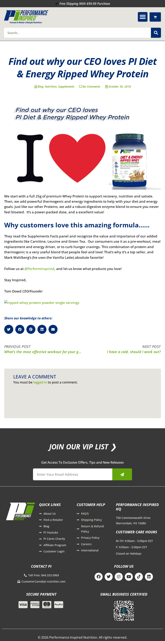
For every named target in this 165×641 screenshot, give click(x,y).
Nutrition (51, 86)
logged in (40, 382)
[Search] (156, 33)
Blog (40, 86)
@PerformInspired (39, 268)
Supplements (66, 86)
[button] (142, 17)
